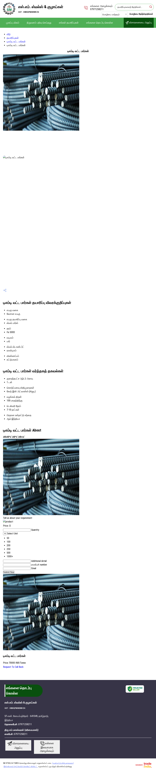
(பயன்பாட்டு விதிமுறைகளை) (63, 763)
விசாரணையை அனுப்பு (140, 22)
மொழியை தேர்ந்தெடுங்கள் (141, 14)
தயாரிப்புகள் (13, 37)
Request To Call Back (13, 666)
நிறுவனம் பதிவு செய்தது (39, 22)
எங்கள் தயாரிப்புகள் (69, 22)
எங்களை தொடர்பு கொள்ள (99, 22)
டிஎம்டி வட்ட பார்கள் (16, 41)
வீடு (9, 34)
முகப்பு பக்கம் (12, 22)
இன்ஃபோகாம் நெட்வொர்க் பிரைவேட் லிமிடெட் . (21, 766)
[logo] (9, 14)
